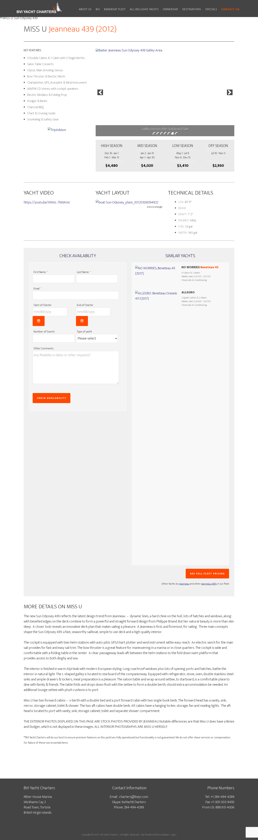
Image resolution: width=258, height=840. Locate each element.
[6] (172, 133)
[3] (161, 133)
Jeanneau (184, 584)
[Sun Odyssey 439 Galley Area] (165, 92)
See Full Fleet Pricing (207, 574)
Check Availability (51, 398)
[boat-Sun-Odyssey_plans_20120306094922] (127, 202)
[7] (176, 133)
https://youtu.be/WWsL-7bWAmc (47, 202)
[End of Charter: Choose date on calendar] (82, 321)
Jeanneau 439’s (209, 584)
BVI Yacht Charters (109, 835)
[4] (165, 133)
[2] (157, 133)
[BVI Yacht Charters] (39, 14)
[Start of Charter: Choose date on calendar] (39, 321)
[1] (154, 133)
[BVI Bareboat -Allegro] (157, 422)
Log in (173, 835)
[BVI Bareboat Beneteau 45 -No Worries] (157, 274)
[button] (100, 92)
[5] (168, 133)
